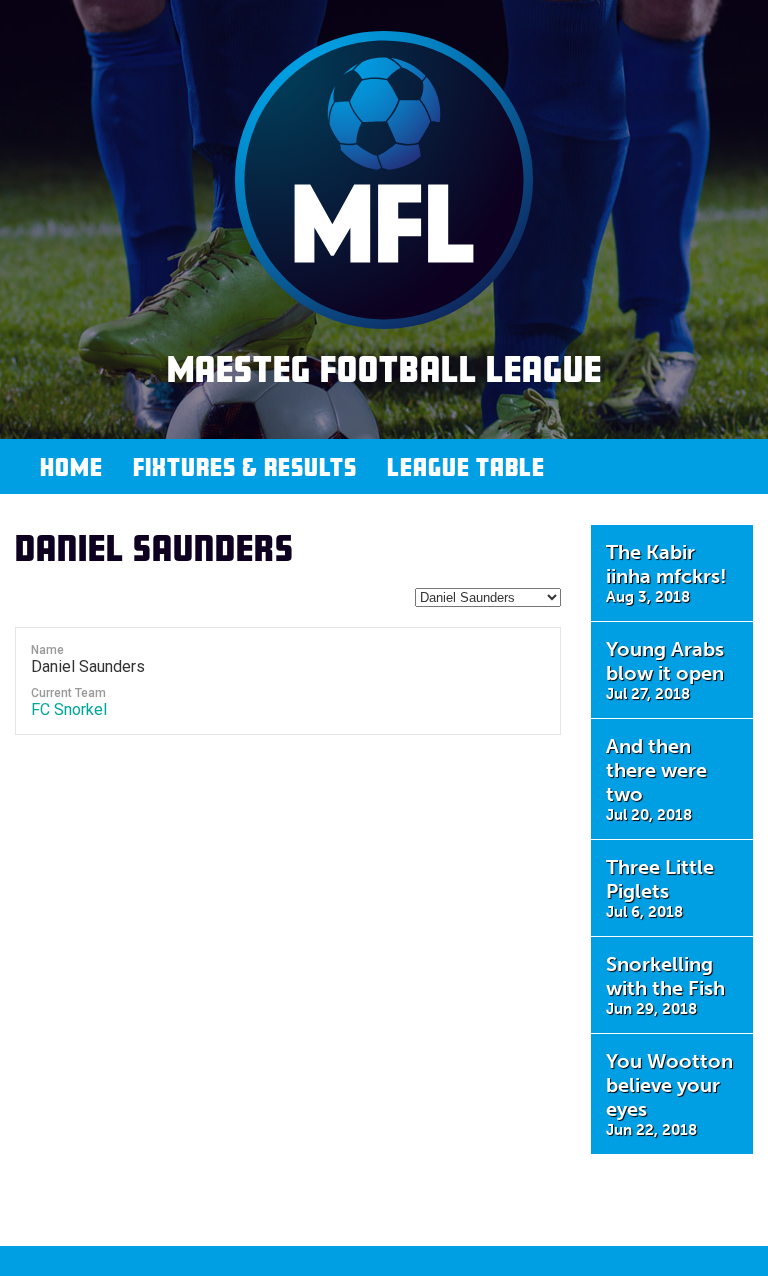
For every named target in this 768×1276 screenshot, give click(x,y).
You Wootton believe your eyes (669, 1094)
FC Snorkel (69, 709)
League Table (466, 466)
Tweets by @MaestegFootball (657, 1212)
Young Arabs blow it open (665, 670)
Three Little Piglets (660, 888)
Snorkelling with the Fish (665, 985)
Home (71, 466)
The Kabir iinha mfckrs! (666, 573)
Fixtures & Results (245, 466)
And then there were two (656, 779)
